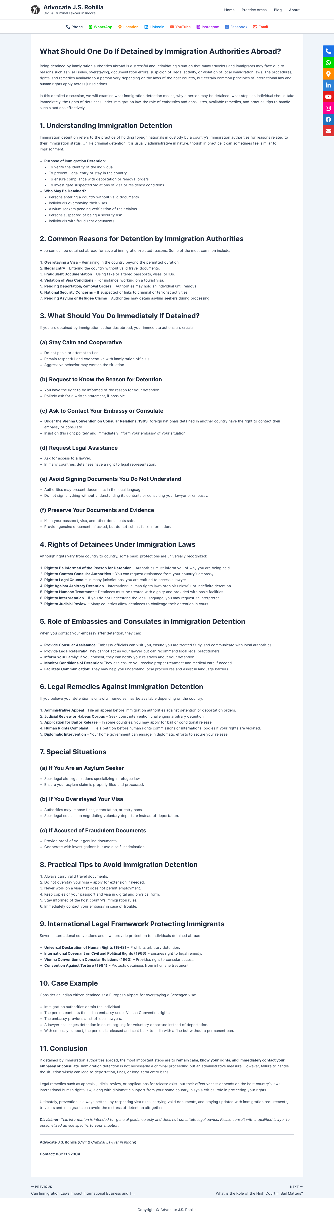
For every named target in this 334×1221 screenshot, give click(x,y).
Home (229, 9)
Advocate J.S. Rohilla (73, 7)
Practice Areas (254, 9)
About (294, 9)
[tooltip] (328, 51)
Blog (278, 9)
